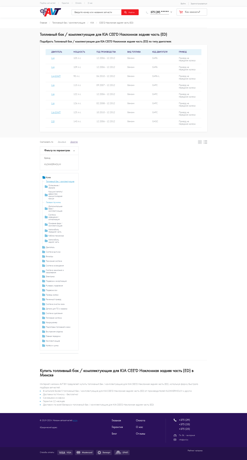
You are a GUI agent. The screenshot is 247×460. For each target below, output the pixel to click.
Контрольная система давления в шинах (59, 354)
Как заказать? (192, 12)
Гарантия (65, 3)
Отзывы (140, 433)
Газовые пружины (53, 202)
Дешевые (62, 142)
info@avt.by (183, 440)
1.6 (52, 85)
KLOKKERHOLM (52, 164)
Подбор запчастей (47, 3)
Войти (183, 3)
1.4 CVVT (56, 76)
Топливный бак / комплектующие (60, 181)
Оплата (78, 3)
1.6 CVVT (56, 112)
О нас (90, 3)
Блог (114, 433)
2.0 (52, 121)
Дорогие (74, 142)
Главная (116, 420)
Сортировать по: (46, 142)
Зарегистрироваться (199, 3)
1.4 (52, 58)
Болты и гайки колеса (55, 349)
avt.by (75, 420)
